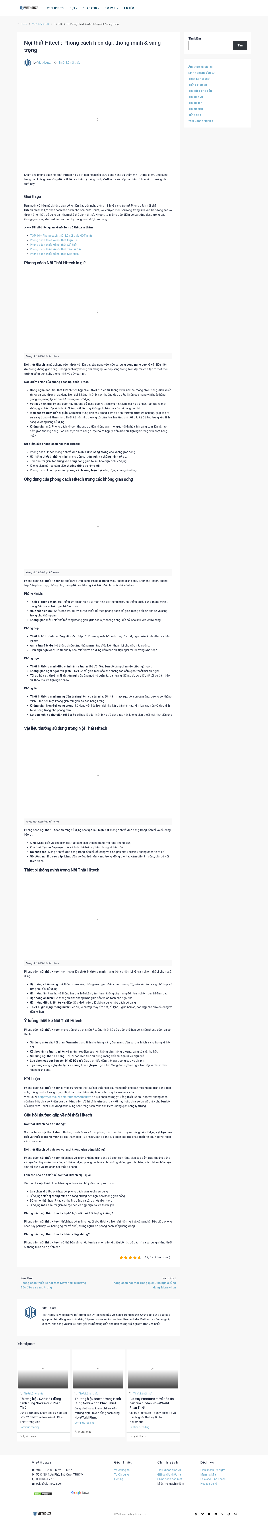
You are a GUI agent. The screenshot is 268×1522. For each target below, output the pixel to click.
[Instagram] (222, 1514)
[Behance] (235, 1514)
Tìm (240, 45)
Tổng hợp (194, 115)
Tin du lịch (195, 103)
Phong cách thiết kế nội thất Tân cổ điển (56, 249)
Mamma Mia (208, 1474)
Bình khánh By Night (213, 1470)
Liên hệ (118, 1479)
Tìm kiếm (194, 38)
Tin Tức (129, 8)
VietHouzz (44, 62)
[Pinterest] (228, 1514)
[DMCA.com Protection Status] (43, 1493)
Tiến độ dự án (197, 85)
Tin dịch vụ (195, 97)
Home (24, 24)
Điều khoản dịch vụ (169, 1470)
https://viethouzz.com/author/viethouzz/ (64, 1097)
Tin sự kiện (195, 109)
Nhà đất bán (91, 8)
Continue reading (30, 1427)
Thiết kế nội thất (40, 24)
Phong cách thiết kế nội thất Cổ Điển (53, 244)
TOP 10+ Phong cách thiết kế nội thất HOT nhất (61, 235)
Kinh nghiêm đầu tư (201, 73)
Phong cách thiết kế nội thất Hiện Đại (53, 240)
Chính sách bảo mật (169, 1479)
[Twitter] (202, 1514)
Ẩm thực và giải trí (200, 66)
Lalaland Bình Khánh (213, 1479)
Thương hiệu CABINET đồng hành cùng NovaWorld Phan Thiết (40, 1403)
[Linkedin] (215, 1514)
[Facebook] (196, 1514)
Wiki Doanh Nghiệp (200, 121)
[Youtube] (209, 1514)
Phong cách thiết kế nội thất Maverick (54, 254)
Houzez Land (208, 1483)
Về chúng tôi (55, 8)
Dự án (73, 8)
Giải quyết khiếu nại (169, 1474)
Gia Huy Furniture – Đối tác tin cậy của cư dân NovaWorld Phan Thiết (151, 1403)
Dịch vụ (109, 8)
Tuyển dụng (121, 1474)
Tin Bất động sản (200, 91)
